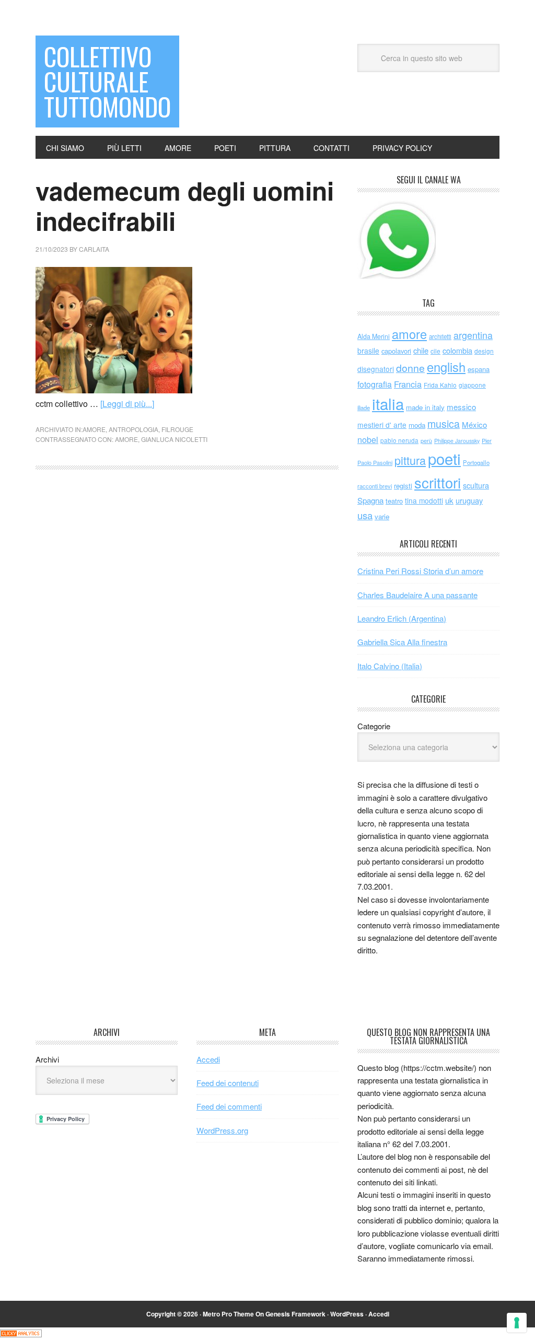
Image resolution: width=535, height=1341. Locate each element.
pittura (410, 460)
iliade (363, 407)
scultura (476, 485)
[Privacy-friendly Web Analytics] (21, 1334)
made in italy (425, 407)
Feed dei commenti (229, 1106)
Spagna (370, 500)
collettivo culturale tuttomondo (107, 81)
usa (365, 515)
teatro (394, 501)
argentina (473, 335)
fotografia (374, 384)
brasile (368, 350)
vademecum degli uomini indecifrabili (185, 205)
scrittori (437, 482)
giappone (472, 384)
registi (403, 486)
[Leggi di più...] (127, 404)
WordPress (347, 1314)
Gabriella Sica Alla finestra (402, 641)
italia (388, 403)
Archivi (47, 1059)
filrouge (177, 429)
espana (479, 369)
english (446, 367)
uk (449, 500)
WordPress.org (222, 1130)
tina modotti (424, 500)
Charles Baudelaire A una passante (417, 594)
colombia (457, 350)
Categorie (373, 725)
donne (410, 367)
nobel (367, 439)
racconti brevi (374, 486)
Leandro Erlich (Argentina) (401, 618)
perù (426, 441)
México (474, 424)
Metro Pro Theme (228, 1314)
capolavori (396, 351)
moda (417, 425)
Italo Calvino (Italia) (389, 665)
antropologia (133, 429)
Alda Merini (373, 336)
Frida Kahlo (440, 384)
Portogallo (476, 462)
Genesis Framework (295, 1314)
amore (94, 429)
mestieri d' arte (381, 424)
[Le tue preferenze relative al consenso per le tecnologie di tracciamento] (517, 1323)
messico (461, 406)
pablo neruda (399, 440)
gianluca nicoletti (174, 439)
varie (382, 516)
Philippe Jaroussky (457, 441)
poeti (444, 458)
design (484, 350)
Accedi (208, 1059)
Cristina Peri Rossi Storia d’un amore (420, 570)
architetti (440, 336)
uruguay (469, 500)
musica (443, 423)
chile (420, 350)
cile (435, 350)
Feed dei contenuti (227, 1082)
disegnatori (375, 369)
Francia (408, 384)
